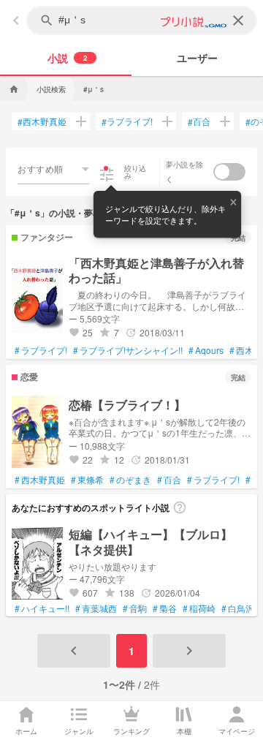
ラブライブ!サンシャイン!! (128, 350)
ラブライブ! (127, 121)
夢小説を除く (184, 172)
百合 (199, 121)
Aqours (206, 350)
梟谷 (165, 608)
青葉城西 (96, 608)
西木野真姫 (42, 121)
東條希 (87, 480)
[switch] (229, 172)
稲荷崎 (199, 608)
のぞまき (130, 480)
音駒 (135, 608)
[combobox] (53, 168)
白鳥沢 (237, 608)
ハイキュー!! (42, 608)
